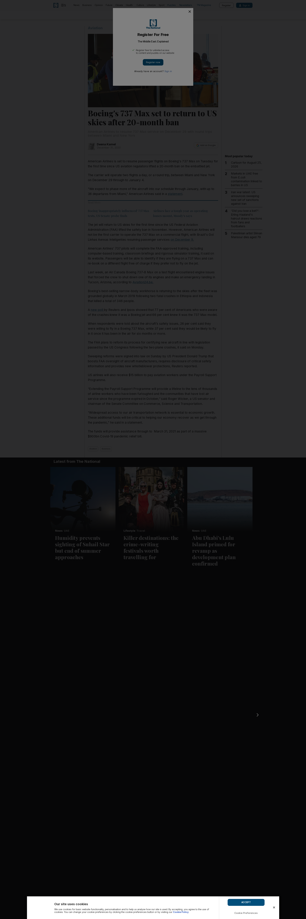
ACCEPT (246, 902)
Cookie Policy (181, 912)
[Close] (274, 907)
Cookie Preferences (246, 913)
